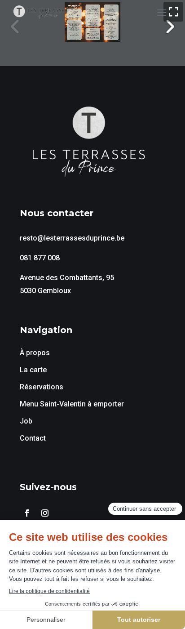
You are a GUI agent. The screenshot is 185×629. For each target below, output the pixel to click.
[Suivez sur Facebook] (27, 513)
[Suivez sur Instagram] (45, 513)
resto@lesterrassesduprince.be (72, 238)
